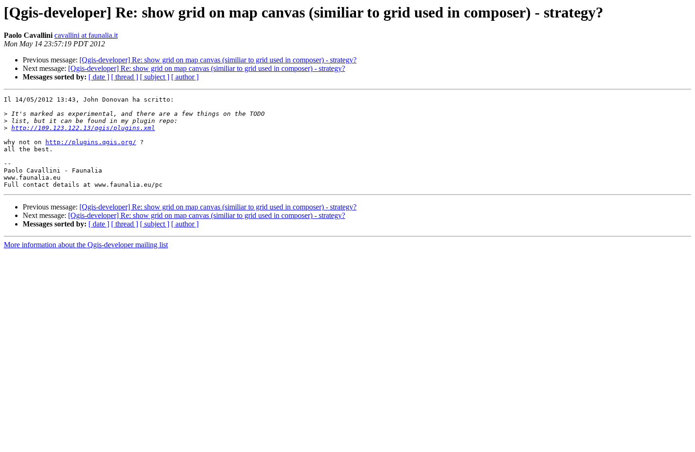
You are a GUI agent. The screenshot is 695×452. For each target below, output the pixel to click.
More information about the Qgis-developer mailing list (86, 245)
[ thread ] (124, 77)
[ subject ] (154, 77)
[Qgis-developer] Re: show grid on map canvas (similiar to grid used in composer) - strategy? (217, 60)
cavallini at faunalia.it (86, 35)
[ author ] (185, 77)
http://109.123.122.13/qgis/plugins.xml (83, 127)
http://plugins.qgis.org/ (90, 142)
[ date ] (98, 77)
